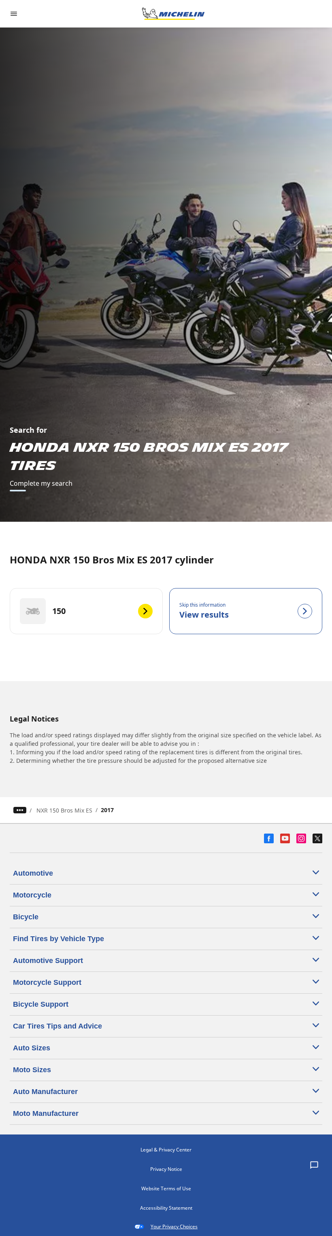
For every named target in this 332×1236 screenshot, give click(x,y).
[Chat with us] (314, 1165)
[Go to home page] (173, 13)
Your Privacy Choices (174, 1226)
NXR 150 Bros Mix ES (64, 810)
